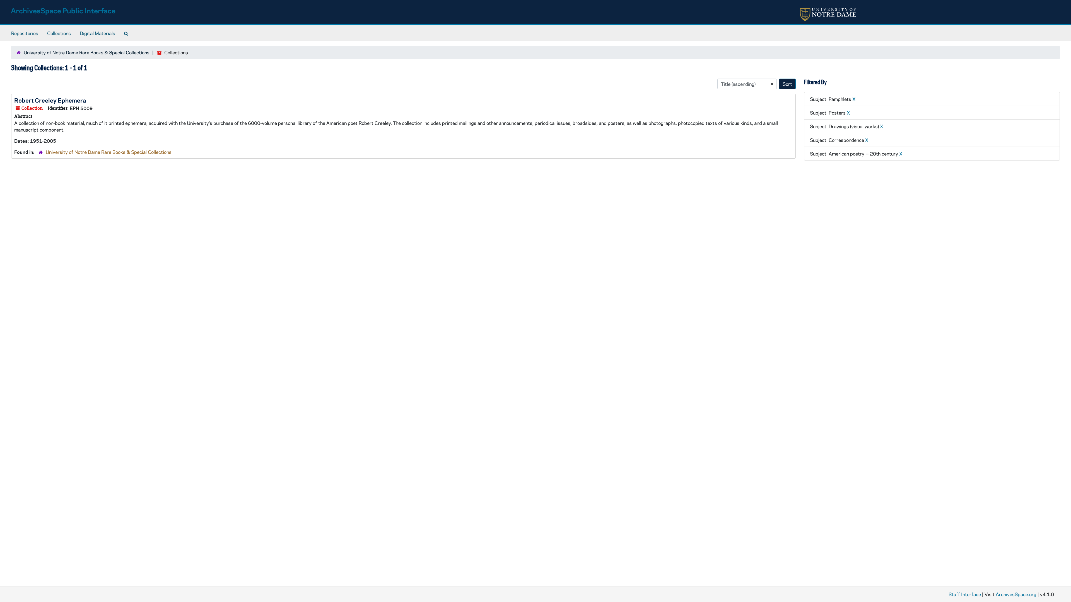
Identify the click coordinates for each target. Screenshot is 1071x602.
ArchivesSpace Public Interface (63, 10)
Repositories (24, 33)
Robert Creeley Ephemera (50, 100)
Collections (59, 33)
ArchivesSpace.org (1016, 594)
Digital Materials (97, 33)
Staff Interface (965, 594)
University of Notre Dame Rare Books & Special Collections (86, 52)
